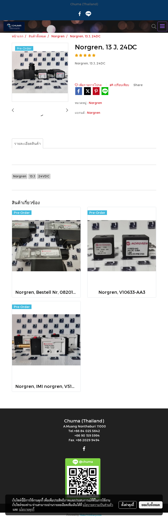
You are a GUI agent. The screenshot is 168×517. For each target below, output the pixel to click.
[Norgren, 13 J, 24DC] (40, 72)
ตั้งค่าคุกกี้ (127, 505)
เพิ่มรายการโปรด (90, 85)
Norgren (95, 103)
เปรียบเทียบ (121, 85)
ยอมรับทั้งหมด (151, 505)
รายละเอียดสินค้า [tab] (27, 143)
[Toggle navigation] (162, 26)
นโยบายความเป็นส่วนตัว (98, 505)
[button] (152, 26)
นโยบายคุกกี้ (26, 509)
